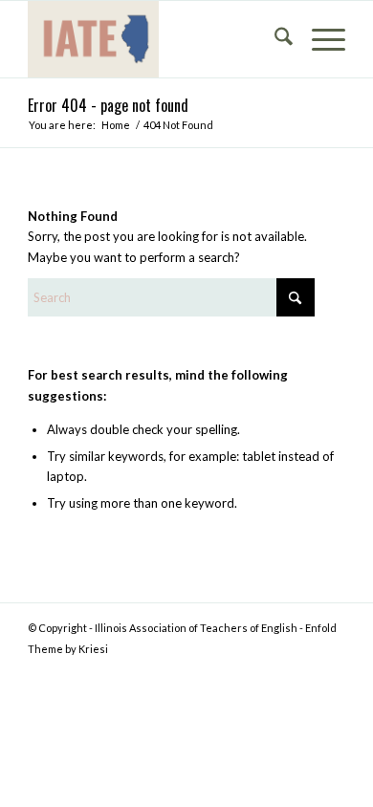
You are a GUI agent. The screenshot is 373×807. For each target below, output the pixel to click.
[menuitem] (274, 39)
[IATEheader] (154, 39)
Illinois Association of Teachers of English (196, 628)
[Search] (274, 39)
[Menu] (319, 39)
